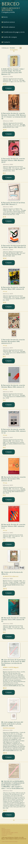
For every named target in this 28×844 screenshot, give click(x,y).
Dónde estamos (6, 831)
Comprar (8, 88)
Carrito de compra (7, 834)
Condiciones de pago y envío (10, 832)
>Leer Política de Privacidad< (10, 841)
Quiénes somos (6, 829)
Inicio (3, 828)
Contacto (4, 835)
